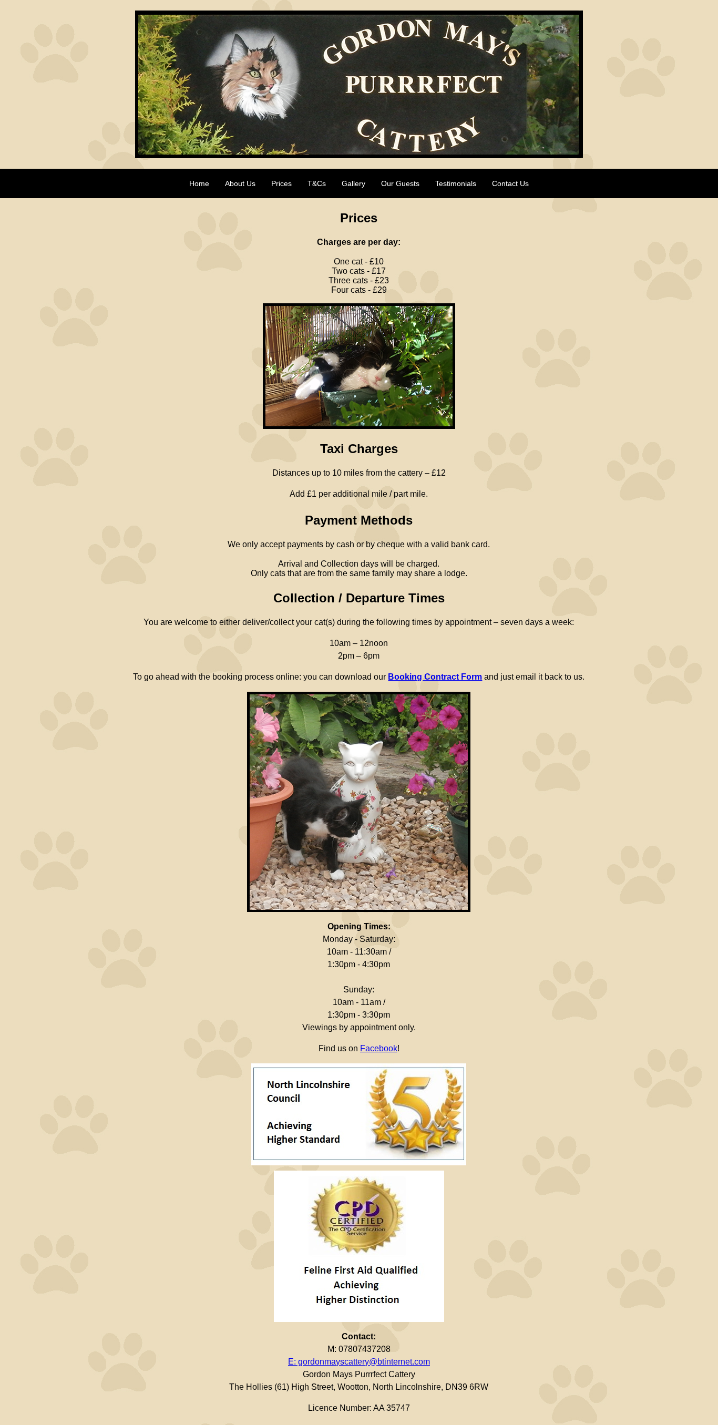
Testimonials (455, 183)
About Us (240, 183)
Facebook (378, 1048)
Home (199, 183)
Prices (281, 183)
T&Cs (316, 183)
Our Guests (400, 183)
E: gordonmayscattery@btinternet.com (359, 1361)
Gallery (353, 183)
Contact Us (510, 183)
